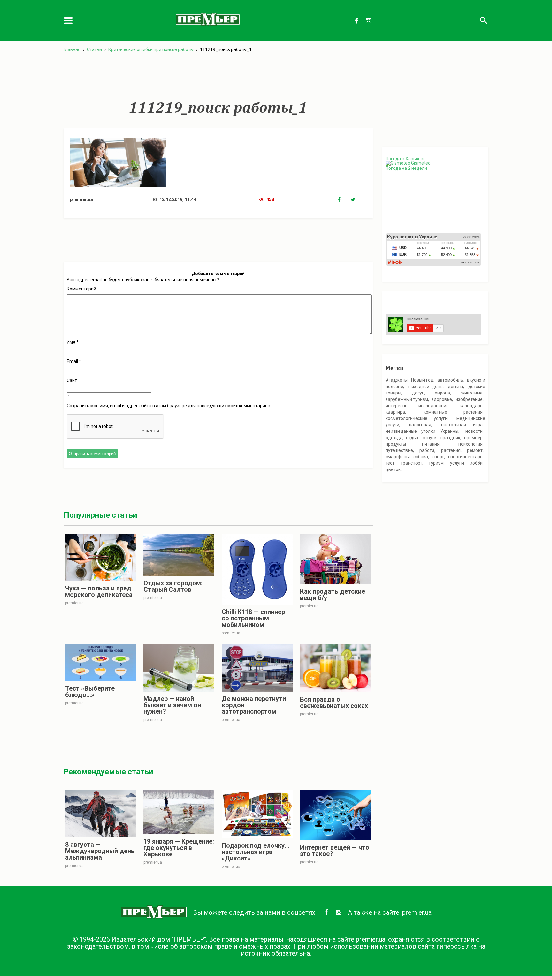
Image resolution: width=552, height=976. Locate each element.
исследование (433, 405)
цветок (393, 469)
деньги (455, 386)
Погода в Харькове (406, 158)
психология (470, 444)
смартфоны (398, 456)
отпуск (430, 437)
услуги (457, 463)
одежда (394, 437)
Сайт (72, 380)
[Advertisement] (218, 76)
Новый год (422, 380)
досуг (418, 392)
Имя (73, 342)
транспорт (411, 463)
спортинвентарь (465, 456)
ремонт (475, 450)
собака (420, 456)
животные (472, 392)
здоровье (442, 399)
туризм (436, 463)
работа (426, 450)
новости (474, 431)
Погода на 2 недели (406, 168)
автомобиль (450, 380)
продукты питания (413, 444)
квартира (395, 412)
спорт (438, 456)
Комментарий (81, 289)
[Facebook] (344, 199)
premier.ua (417, 912)
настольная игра (462, 424)
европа (442, 392)
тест (390, 463)
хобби (476, 463)
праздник (450, 437)
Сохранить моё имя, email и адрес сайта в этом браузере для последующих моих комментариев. (169, 405)
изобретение (469, 399)
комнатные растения (453, 412)
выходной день (425, 386)
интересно (397, 405)
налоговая (420, 424)
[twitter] (356, 199)
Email (74, 361)
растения (451, 450)
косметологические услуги (417, 418)
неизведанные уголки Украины (422, 431)
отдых (412, 437)
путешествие (399, 450)
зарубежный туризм (407, 399)
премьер (473, 437)
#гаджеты (397, 380)
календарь (471, 405)
